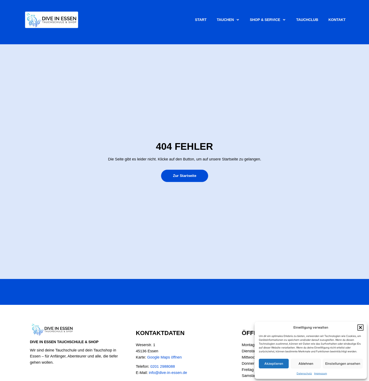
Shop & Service (265, 20)
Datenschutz (304, 373)
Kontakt (337, 20)
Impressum (320, 373)
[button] (360, 327)
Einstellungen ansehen (342, 364)
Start (200, 20)
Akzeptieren (273, 364)
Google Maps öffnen (164, 357)
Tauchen (225, 20)
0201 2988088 (162, 366)
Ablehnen (306, 364)
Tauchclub (307, 20)
